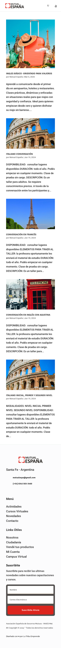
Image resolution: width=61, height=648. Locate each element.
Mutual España (16, 77)
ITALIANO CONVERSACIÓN (19, 154)
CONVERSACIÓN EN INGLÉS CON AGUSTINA (28, 314)
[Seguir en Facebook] (13, 490)
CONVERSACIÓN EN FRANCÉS (21, 234)
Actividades (14, 506)
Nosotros (12, 537)
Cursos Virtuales (17, 511)
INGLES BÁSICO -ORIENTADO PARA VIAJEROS (29, 73)
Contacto (12, 521)
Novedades (13, 516)
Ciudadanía (13, 542)
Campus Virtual (16, 556)
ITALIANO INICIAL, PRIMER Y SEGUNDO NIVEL (29, 395)
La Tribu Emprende (31, 636)
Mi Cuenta (13, 552)
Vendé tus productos (20, 547)
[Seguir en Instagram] (7, 490)
